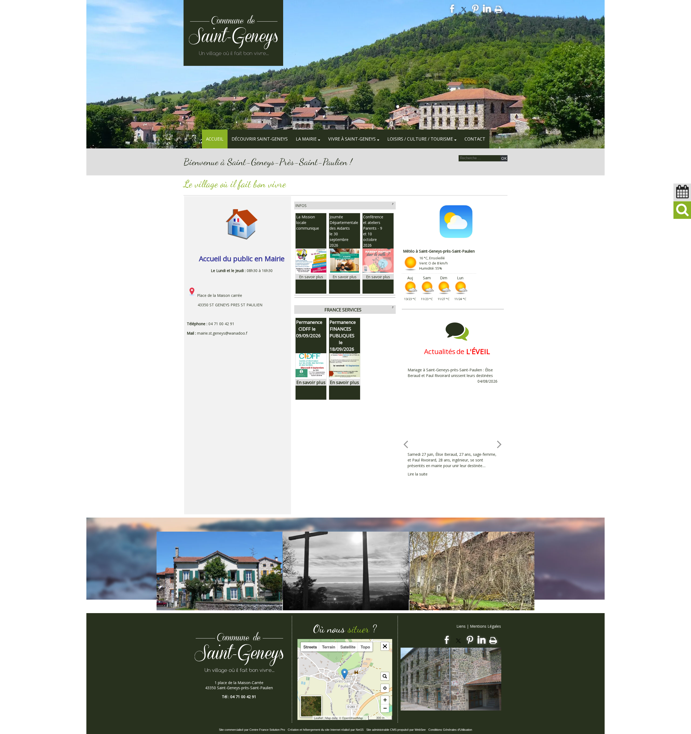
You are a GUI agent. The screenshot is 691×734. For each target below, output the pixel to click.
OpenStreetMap (352, 718)
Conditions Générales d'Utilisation (450, 729)
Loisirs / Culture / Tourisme (420, 139)
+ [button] (385, 699)
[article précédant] (406, 444)
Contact (475, 139)
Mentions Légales (485, 626)
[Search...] (385, 676)
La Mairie (306, 139)
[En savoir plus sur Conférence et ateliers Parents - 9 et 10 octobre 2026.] (378, 277)
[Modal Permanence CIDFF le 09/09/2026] (311, 375)
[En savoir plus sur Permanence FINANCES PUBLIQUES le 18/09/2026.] (344, 382)
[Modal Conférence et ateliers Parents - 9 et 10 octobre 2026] (378, 271)
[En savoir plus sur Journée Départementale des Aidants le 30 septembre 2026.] (344, 277)
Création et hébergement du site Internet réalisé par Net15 (326, 729)
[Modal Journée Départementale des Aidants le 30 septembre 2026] (344, 271)
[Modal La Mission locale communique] (311, 271)
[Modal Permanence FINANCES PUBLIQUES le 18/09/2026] (344, 375)
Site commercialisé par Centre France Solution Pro (252, 729)
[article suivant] (499, 444)
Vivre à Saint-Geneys (352, 139)
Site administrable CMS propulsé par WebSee (396, 729)
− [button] (385, 708)
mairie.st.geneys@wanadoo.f (222, 333)
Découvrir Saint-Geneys (260, 139)
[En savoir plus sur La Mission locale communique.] (311, 277)
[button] (682, 210)
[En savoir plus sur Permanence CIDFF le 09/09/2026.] (311, 382)
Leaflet (318, 718)
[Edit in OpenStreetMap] (366, 718)
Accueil (214, 139)
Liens (461, 626)
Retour (392, 204)
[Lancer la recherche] (503, 158)
